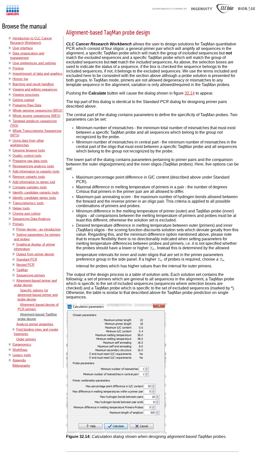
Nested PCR (25, 265)
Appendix (19, 360)
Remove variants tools (29, 177)
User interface (23, 48)
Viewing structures (26, 95)
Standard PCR (26, 259)
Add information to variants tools (36, 171)
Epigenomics (22, 344)
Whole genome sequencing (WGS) (37, 110)
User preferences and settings (34, 63)
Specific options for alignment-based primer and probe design (38, 294)
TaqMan (22, 270)
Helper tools (21, 208)
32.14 (190, 93)
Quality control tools (27, 156)
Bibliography (21, 365)
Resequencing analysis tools (33, 166)
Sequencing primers (30, 275)
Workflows (20, 350)
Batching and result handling (33, 84)
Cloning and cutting (26, 213)
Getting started (23, 100)
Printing (18, 68)
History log (20, 79)
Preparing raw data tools (30, 161)
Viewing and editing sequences (35, 89)
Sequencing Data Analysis (32, 219)
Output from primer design (35, 254)
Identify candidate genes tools (34, 198)
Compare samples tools (30, 187)
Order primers (26, 339)
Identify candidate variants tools (36, 192)
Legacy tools (22, 355)
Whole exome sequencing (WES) (36, 116)
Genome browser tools (29, 150)
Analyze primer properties (34, 324)
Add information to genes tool (34, 182)
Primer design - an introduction (38, 229)
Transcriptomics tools (28, 203)
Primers (18, 224)
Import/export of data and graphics (37, 73)
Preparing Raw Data (27, 105)
